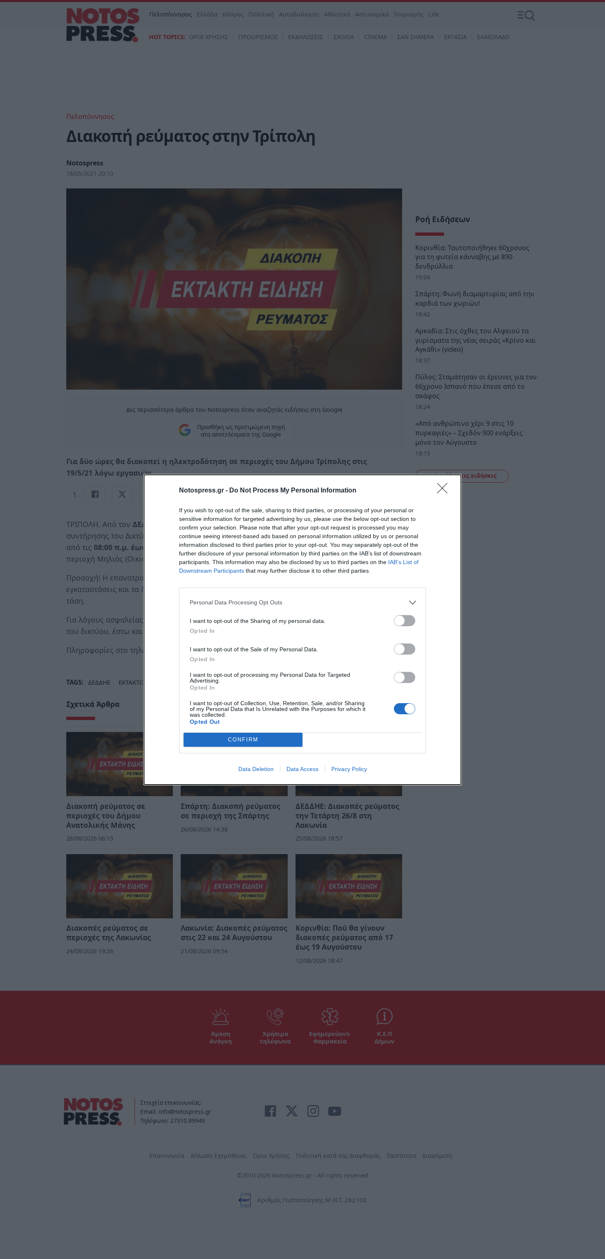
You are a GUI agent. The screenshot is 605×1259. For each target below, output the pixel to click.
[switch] (404, 620)
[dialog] (302, 630)
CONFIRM (243, 739)
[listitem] (302, 602)
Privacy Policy (349, 769)
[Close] (445, 491)
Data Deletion (256, 769)
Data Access (302, 769)
